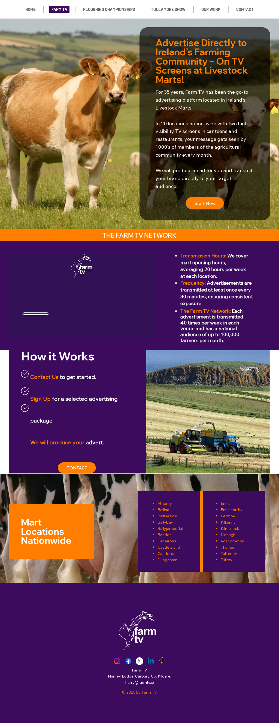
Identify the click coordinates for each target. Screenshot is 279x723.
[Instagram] (117, 661)
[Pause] (12, 329)
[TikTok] (161, 661)
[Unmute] (21, 329)
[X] (139, 661)
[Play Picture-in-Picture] (139, 329)
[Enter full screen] (148, 329)
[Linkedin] (150, 661)
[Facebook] (128, 661)
